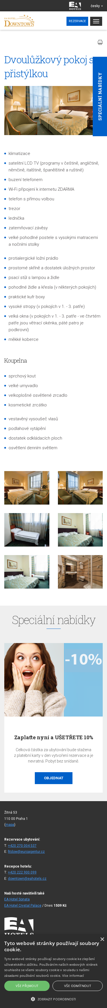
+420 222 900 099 (22, 872)
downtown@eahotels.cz (27, 879)
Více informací (73, 975)
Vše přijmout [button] (27, 986)
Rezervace (77, 21)
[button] (53, 998)
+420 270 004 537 (22, 846)
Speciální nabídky (100, 96)
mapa (9, 825)
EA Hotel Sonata (17, 899)
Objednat (34, 778)
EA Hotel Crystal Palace (22, 906)
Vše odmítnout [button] (77, 986)
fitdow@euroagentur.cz (26, 852)
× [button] (102, 939)
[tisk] (100, 42)
